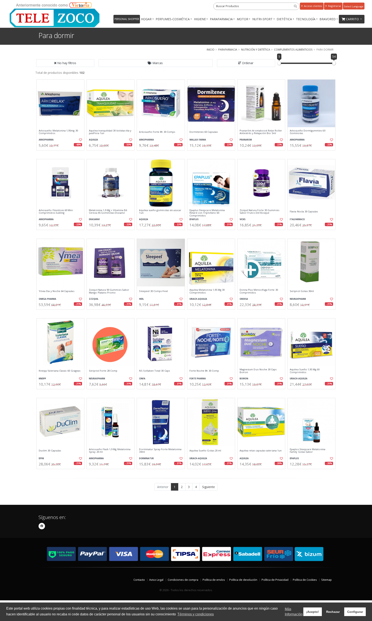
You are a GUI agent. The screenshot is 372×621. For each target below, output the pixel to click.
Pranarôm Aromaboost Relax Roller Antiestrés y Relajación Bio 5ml (261, 132)
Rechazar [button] (333, 611)
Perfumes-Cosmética (173, 19)
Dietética (284, 19)
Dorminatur (146, 458)
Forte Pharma (197, 378)
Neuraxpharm (298, 299)
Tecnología (305, 19)
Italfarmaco (297, 219)
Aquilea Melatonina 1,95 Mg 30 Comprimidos (207, 291)
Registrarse (334, 6)
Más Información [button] (294, 611)
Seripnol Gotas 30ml (302, 291)
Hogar (146, 19)
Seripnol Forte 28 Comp (103, 370)
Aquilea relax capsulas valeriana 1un (261, 450)
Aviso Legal (156, 580)
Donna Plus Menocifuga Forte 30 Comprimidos (259, 291)
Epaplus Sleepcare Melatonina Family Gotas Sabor (307, 450)
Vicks (242, 219)
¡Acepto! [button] (312, 611)
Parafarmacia (221, 19)
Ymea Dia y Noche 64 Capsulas (56, 291)
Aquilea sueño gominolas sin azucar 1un (160, 211)
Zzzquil (93, 299)
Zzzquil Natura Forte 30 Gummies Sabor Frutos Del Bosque (259, 211)
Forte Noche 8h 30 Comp (204, 370)
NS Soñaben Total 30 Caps (154, 370)
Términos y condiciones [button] (195, 614)
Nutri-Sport (262, 19)
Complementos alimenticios (293, 49)
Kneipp (42, 378)
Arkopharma (46, 139)
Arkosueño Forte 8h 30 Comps (157, 132)
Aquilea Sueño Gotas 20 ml (205, 450)
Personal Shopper (127, 19)
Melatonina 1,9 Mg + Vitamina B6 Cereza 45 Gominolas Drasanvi (108, 211)
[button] (156, 63)
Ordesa (244, 299)
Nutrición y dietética (255, 49)
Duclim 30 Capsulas (50, 450)
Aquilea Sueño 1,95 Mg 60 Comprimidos (304, 371)
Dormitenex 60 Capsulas (203, 132)
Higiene (200, 19)
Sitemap (326, 580)
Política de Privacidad (275, 580)
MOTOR (242, 19)
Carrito (353, 19)
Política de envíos (214, 580)
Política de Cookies (305, 580)
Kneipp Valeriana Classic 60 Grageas (59, 370)
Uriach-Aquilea (198, 299)
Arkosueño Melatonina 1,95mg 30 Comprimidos (58, 132)
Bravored (327, 19)
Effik (41, 458)
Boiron (244, 378)
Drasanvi (94, 219)
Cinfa (142, 378)
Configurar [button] (355, 611)
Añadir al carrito (62, 154)
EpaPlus (193, 219)
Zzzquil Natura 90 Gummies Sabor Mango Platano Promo (109, 291)
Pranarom (246, 139)
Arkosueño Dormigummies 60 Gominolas (307, 132)
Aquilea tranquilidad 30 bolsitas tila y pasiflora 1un (110, 132)
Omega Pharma (47, 299)
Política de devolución (243, 580)
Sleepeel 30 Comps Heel (153, 291)
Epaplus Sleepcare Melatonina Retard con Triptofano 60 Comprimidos (207, 213)
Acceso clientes (312, 6)
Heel (141, 299)
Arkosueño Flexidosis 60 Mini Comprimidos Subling (56, 211)
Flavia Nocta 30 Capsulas (304, 211)
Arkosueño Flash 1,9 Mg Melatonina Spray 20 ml (109, 450)
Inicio (210, 49)
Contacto (139, 580)
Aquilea (93, 139)
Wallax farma (197, 139)
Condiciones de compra (183, 580)
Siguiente (208, 487)
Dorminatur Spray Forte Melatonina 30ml (160, 450)
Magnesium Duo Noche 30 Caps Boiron (258, 371)
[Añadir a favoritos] (80, 139)
